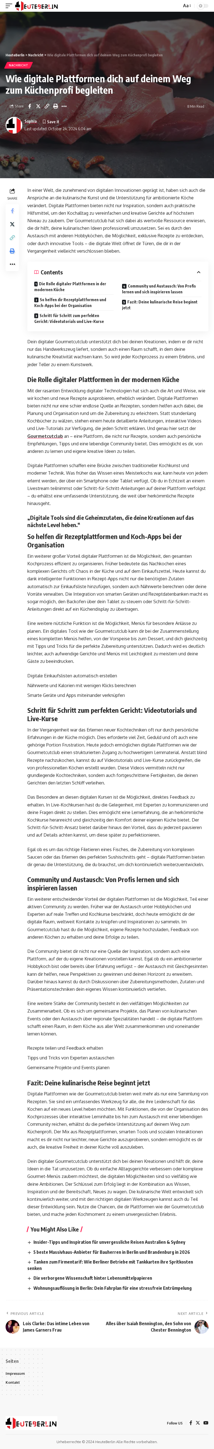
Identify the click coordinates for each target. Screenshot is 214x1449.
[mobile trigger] (10, 6)
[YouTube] (205, 1423)
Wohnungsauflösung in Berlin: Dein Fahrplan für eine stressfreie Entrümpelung (112, 1288)
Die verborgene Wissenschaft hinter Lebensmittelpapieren (92, 1278)
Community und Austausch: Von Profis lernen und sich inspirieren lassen (159, 289)
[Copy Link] (47, 106)
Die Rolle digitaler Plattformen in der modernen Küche (70, 286)
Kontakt (13, 1382)
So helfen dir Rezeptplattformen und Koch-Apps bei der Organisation (70, 302)
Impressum (15, 1373)
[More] (64, 106)
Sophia (31, 121)
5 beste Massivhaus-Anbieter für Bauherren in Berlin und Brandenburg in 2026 (111, 1252)
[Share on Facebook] (29, 106)
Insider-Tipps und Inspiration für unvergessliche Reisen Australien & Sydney (109, 1242)
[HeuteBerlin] (37, 6)
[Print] (55, 106)
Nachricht (18, 65)
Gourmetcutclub (45, 436)
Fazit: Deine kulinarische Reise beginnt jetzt (160, 305)
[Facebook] (190, 1423)
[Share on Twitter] (38, 106)
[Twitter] (198, 1423)
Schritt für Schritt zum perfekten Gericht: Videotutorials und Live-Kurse (69, 318)
